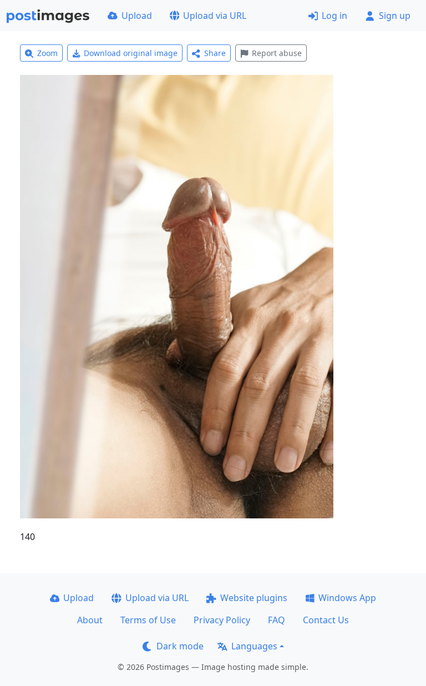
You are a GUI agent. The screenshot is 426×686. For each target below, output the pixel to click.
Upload (136, 15)
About (90, 620)
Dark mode (180, 646)
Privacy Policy (222, 620)
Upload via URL (214, 15)
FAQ (276, 620)
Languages (254, 646)
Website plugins (253, 598)
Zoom (47, 53)
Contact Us (326, 620)
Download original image (131, 53)
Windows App (347, 598)
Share (215, 53)
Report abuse (277, 53)
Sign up (394, 15)
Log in (334, 15)
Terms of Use (148, 620)
